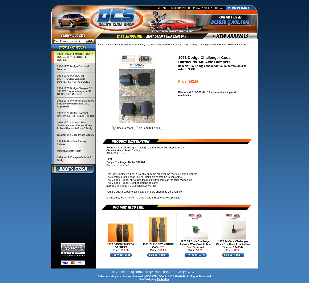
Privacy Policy (202, 8)
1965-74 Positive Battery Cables (72, 143)
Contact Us (183, 8)
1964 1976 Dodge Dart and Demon (73, 68)
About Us (168, 8)
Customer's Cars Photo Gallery (75, 135)
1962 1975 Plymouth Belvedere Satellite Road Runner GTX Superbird (75, 103)
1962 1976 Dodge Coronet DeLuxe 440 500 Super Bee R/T (75, 115)
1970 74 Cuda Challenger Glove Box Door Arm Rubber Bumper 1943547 (233, 244)
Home (157, 8)
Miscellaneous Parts (69, 150)
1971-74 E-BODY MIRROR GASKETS (158, 246)
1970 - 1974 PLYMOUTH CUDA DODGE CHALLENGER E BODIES (75, 57)
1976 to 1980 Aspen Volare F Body (74, 159)
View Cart (190, 272)
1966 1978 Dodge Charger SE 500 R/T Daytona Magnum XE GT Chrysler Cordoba (74, 91)
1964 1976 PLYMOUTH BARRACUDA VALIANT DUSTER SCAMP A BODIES (73, 78)
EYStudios (163, 279)
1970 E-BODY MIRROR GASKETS (121, 246)
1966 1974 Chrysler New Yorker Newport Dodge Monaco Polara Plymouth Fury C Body (75, 125)
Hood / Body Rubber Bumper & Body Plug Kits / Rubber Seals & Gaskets (145, 44)
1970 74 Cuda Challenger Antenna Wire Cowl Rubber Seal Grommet (196, 244)
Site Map (219, 8)
